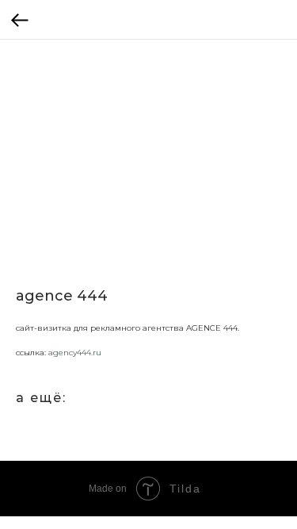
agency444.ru (74, 352)
